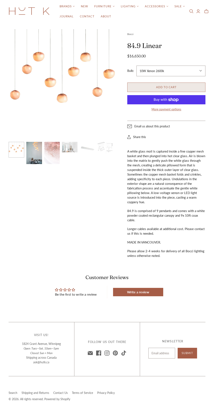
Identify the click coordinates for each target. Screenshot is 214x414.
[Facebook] (98, 353)
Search (13, 393)
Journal (67, 16)
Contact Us (60, 393)
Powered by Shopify (57, 399)
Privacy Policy (106, 393)
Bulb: (130, 70)
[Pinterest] (115, 353)
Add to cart (166, 87)
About (106, 16)
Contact (87, 16)
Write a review (138, 292)
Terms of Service (82, 393)
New (84, 6)
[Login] (198, 11)
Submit (187, 353)
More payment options (166, 109)
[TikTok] (123, 353)
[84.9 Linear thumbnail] (16, 150)
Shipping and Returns (35, 393)
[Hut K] (29, 11)
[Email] (90, 353)
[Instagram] (107, 353)
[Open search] (191, 11)
